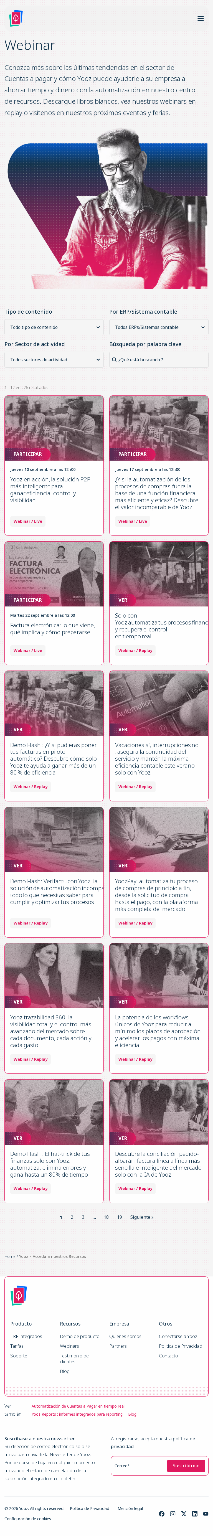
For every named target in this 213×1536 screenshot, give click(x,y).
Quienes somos (125, 1336)
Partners (118, 1346)
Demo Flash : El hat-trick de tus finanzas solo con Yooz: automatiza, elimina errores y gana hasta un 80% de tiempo (50, 1164)
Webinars (69, 1346)
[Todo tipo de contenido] (55, 327)
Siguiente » (142, 1217)
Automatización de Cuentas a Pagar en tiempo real (78, 1406)
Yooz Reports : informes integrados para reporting (77, 1414)
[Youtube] (206, 1514)
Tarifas (17, 1346)
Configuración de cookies (27, 1518)
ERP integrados (26, 1336)
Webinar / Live (28, 521)
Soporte (18, 1356)
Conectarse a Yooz (178, 1336)
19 (119, 1217)
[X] (184, 1514)
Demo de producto (80, 1336)
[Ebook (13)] (55, 334)
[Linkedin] (194, 1514)
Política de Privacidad (89, 1508)
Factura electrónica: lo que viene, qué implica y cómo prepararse (52, 628)
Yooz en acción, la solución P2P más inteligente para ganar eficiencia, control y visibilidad (50, 489)
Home (10, 1256)
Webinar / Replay (135, 651)
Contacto (168, 1356)
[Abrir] (200, 18)
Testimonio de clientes (75, 1358)
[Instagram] (173, 1514)
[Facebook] (161, 1514)
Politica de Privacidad (180, 1346)
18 (106, 1217)
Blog (65, 1371)
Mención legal (130, 1508)
